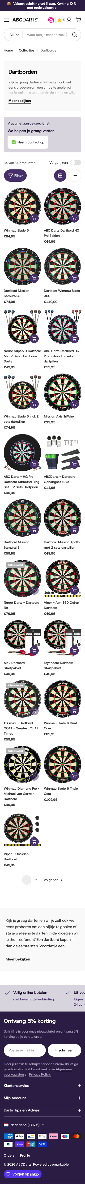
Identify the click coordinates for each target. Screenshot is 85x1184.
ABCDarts (23, 1164)
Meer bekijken (18, 959)
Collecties (26, 50)
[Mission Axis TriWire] (62, 392)
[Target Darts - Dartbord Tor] (22, 578)
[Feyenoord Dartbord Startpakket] (62, 638)
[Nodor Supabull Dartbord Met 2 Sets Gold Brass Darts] (22, 326)
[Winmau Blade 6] (22, 206)
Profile (25, 1155)
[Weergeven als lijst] (74, 175)
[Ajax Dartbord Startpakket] (22, 638)
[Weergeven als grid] (60, 175)
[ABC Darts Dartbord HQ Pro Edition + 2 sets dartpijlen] (62, 326)
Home (8, 50)
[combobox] (42, 34)
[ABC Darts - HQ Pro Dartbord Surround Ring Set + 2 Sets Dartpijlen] (22, 452)
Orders (9, 1155)
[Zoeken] (74, 35)
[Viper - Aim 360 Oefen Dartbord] (62, 578)
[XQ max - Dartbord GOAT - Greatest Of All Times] (22, 699)
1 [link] (26, 880)
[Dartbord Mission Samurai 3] (22, 518)
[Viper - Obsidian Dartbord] (22, 829)
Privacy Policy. (40, 1074)
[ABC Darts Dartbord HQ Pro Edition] (62, 206)
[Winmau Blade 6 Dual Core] (62, 699)
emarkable (60, 1164)
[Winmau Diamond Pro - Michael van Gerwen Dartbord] (22, 764)
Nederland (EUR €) (25, 1125)
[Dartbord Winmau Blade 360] (62, 266)
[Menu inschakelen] (6, 20)
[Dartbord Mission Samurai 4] (22, 266)
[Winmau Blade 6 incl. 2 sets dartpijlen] (22, 392)
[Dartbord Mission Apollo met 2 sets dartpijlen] (62, 518)
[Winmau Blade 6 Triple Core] (62, 764)
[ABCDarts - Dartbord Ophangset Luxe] (62, 452)
